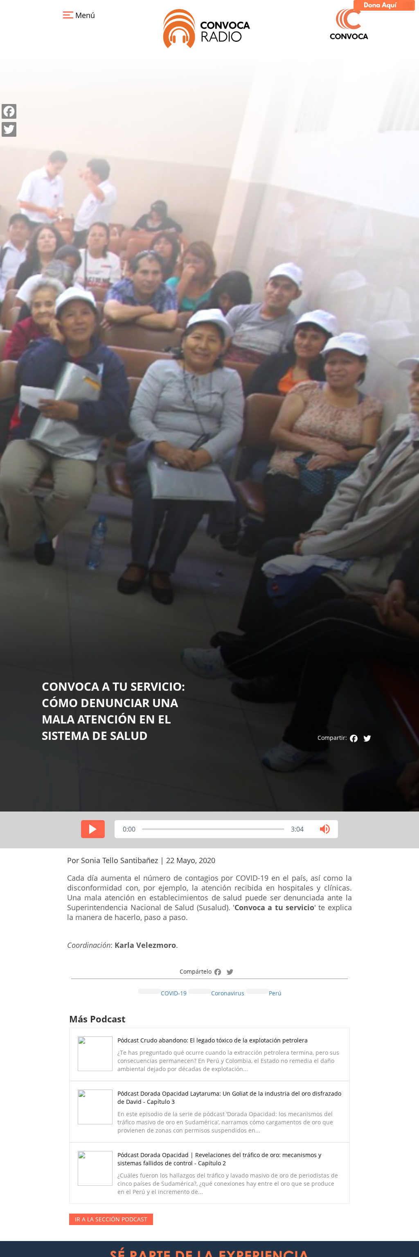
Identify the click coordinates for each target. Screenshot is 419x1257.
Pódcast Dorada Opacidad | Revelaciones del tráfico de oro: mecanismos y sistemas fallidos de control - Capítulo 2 (219, 1159)
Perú (275, 993)
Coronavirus (227, 993)
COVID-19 (174, 993)
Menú (84, 15)
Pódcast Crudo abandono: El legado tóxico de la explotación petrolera (212, 1040)
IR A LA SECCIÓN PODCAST (111, 1219)
